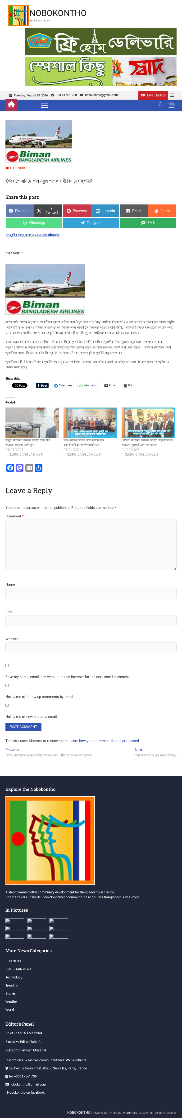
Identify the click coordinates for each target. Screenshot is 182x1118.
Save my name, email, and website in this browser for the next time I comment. (67, 677)
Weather (11, 1001)
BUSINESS (13, 961)
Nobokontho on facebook (25, 1092)
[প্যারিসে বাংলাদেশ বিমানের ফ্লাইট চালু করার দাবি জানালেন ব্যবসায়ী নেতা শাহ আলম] (148, 422)
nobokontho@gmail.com (101, 95)
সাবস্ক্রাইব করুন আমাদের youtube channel (32, 235)
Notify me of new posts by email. (31, 717)
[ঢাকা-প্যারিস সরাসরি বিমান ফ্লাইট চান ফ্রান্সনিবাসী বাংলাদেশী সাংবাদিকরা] (90, 422)
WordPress (130, 1112)
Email (9, 612)
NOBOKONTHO (58, 13)
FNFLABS (115, 1112)
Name (10, 584)
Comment (14, 516)
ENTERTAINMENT (18, 969)
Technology (13, 977)
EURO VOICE (18, 168)
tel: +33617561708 (22, 1076)
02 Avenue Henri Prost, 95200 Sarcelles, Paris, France (47, 1068)
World (9, 1009)
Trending (11, 985)
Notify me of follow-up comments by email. (39, 697)
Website (11, 639)
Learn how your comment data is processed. (104, 741)
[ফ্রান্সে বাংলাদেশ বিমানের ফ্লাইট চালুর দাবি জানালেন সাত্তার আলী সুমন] (32, 422)
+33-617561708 (66, 95)
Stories (10, 993)
